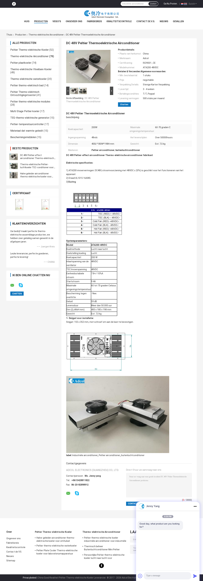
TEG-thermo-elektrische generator (29, 117)
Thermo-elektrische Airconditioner (46, 34)
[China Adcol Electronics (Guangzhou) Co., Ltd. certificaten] (19, 204)
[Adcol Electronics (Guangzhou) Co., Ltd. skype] (23, 285)
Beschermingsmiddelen (23, 137)
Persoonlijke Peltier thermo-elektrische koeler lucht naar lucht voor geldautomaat (104, 557)
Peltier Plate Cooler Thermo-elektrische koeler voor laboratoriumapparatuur (57, 552)
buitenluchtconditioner (132, 455)
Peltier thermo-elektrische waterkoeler (56, 545)
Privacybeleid (29, 577)
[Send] (195, 575)
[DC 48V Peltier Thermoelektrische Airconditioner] (88, 67)
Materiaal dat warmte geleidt (26, 130)
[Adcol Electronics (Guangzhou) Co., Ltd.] (101, 14)
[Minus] (195, 506)
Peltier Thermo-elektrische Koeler (29, 49)
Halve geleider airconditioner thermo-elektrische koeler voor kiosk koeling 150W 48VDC (36, 176)
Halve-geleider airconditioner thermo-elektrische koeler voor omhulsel (55, 539)
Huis (26, 21)
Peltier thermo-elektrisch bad (26, 85)
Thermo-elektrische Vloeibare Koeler (31, 69)
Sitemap (10, 560)
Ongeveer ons (74, 21)
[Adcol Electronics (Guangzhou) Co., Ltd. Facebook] (14, 4)
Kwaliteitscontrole (119, 21)
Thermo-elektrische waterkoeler (28, 78)
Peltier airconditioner (109, 455)
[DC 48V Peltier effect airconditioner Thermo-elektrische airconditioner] (13, 157)
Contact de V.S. (145, 21)
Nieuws (164, 21)
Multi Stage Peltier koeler (24, 111)
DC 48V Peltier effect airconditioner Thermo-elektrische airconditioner (37, 158)
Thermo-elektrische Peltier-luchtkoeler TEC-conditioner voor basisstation (37, 167)
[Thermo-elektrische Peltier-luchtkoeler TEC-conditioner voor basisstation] (13, 166)
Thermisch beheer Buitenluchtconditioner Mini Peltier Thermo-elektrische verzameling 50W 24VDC (103, 548)
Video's (56, 21)
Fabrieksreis (94, 21)
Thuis (9, 34)
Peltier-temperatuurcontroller (27, 124)
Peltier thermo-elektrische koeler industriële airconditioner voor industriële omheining (105, 540)
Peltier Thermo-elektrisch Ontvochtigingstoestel (24, 93)
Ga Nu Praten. (170, 3)
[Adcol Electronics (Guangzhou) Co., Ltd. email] (14, 285)
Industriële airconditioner (85, 455)
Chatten (124, 104)
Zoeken (153, 4)
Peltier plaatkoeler (20, 62)
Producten (41, 21)
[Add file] (140, 575)
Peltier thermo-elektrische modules (30, 101)
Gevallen (178, 21)
